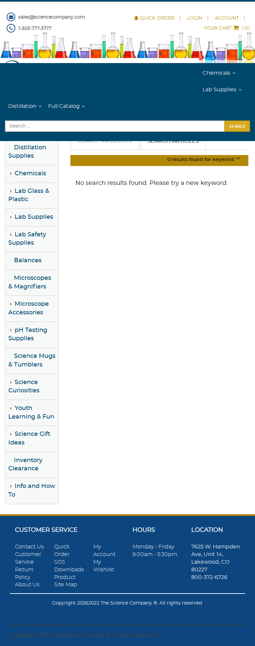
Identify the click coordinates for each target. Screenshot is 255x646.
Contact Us (29, 546)
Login (194, 18)
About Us (27, 584)
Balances (28, 261)
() (227, 28)
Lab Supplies (219, 89)
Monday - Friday (153, 546)
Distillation (22, 106)
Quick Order (157, 18)
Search (237, 126)
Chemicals (216, 73)
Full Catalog (64, 106)
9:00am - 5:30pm (154, 554)
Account (227, 18)
